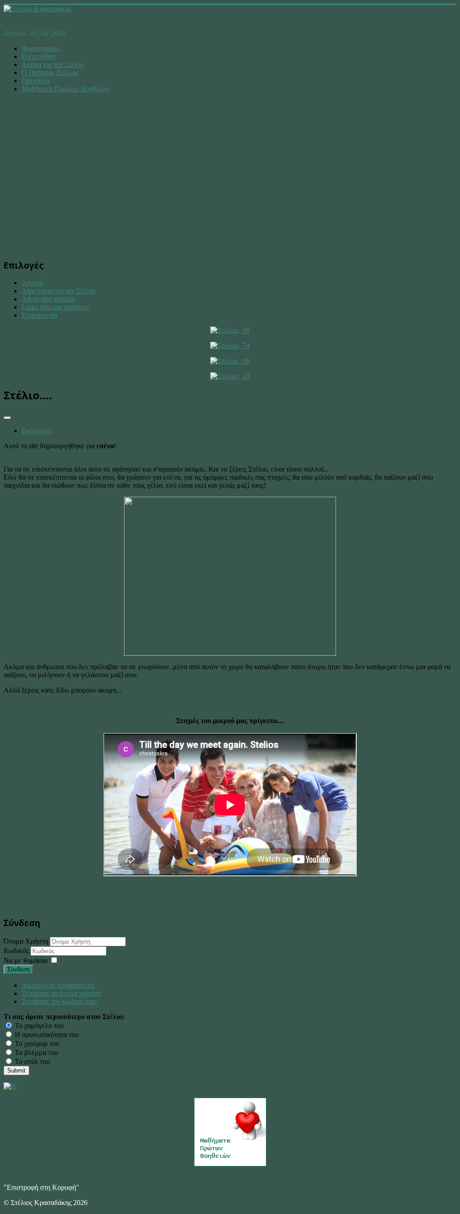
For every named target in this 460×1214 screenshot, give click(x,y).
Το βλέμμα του (35, 1052)
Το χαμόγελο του (38, 1025)
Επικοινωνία (39, 315)
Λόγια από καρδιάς (49, 299)
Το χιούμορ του (36, 1043)
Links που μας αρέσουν (55, 307)
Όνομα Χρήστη (26, 941)
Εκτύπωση (37, 430)
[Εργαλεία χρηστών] (7, 417)
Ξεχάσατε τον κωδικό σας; (59, 1001)
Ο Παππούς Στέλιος (50, 72)
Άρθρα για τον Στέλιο (53, 64)
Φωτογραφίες (41, 48)
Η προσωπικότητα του (46, 1034)
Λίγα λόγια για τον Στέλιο (58, 291)
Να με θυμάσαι (26, 960)
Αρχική (32, 283)
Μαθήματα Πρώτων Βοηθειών (66, 89)
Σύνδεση (18, 969)
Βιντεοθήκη (38, 56)
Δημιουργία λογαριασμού (58, 985)
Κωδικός (17, 950)
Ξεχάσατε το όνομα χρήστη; (62, 993)
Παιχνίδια (35, 80)
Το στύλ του (31, 1061)
